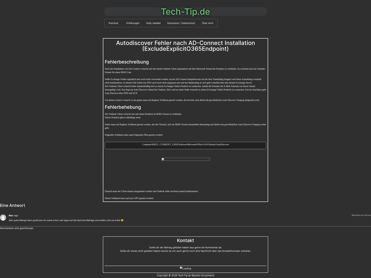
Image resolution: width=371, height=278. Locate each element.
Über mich (207, 23)
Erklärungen (132, 23)
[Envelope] (185, 259)
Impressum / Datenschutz (181, 23)
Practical (113, 23)
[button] (114, 23)
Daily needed (153, 23)
